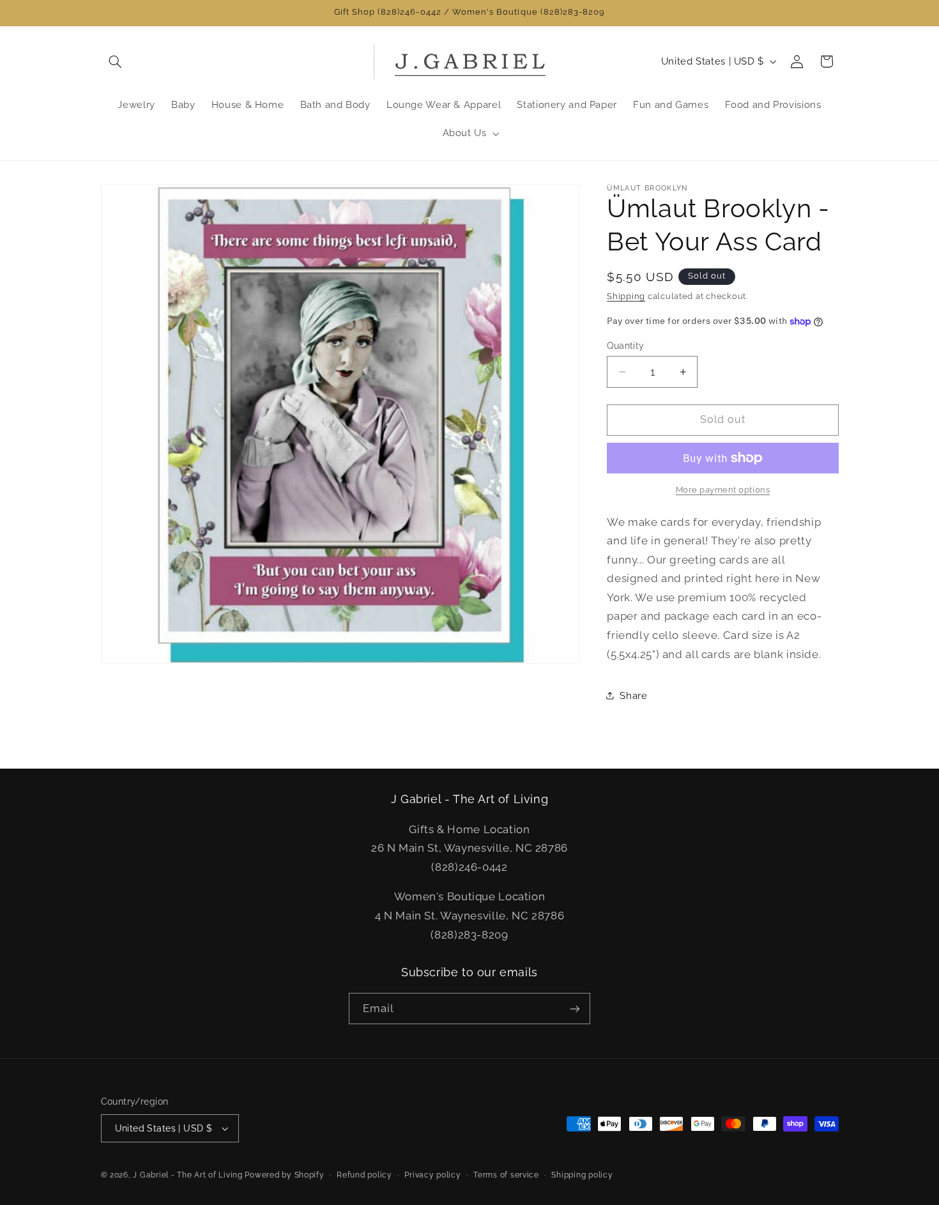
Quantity (625, 346)
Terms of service (506, 1174)
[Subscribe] (575, 1008)
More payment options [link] (723, 490)
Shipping (626, 296)
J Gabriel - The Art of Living (187, 1174)
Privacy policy (432, 1174)
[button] (115, 61)
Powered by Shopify (284, 1174)
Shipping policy (582, 1174)
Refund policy (364, 1174)
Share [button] (633, 695)
